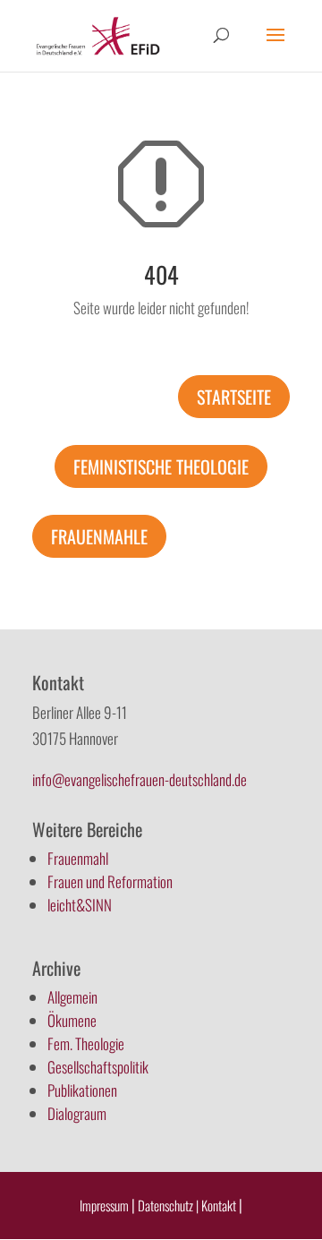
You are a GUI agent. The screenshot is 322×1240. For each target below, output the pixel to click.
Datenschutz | (168, 1205)
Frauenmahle (99, 536)
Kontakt (220, 1205)
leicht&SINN (79, 905)
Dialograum (76, 1113)
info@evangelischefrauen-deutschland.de (139, 779)
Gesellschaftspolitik (97, 1067)
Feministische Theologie (161, 466)
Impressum (104, 1205)
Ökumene (72, 1020)
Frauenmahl (77, 858)
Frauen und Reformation (110, 881)
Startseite (234, 396)
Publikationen (82, 1090)
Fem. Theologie (85, 1043)
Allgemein (72, 997)
